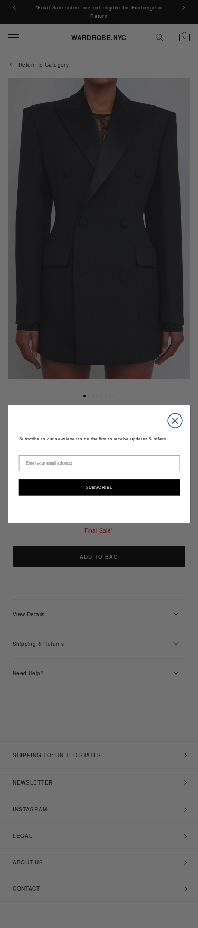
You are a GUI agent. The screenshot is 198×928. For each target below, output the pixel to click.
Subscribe (98, 487)
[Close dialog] (175, 420)
